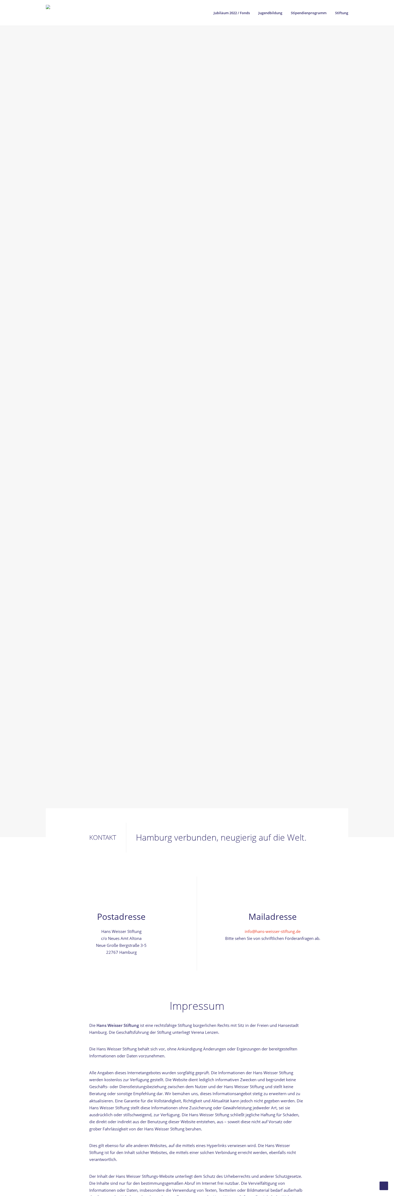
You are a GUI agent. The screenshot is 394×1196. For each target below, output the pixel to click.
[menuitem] (234, 13)
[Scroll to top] (384, 1185)
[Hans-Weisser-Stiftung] (77, 13)
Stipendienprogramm (308, 12)
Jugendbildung (270, 12)
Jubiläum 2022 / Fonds (232, 12)
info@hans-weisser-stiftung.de (272, 931)
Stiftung (341, 12)
